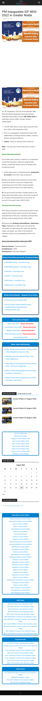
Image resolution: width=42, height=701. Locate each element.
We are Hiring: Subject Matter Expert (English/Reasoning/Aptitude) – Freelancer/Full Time (18, 307)
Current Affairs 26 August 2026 (24, 408)
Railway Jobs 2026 (20, 330)
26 (16, 488)
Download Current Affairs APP (16, 300)
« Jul (3, 494)
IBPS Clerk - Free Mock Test (15, 280)
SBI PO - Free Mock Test (13, 276)
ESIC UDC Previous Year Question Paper (20, 660)
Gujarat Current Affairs (20, 537)
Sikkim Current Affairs (20, 577)
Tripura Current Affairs (20, 585)
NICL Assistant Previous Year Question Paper (20, 655)
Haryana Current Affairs (21, 539)
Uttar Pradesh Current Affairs (20, 587)
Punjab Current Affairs (20, 572)
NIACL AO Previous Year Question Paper (20, 663)
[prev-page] (3, 427)
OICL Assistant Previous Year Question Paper (20, 658)
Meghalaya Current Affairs (20, 562)
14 (26, 480)
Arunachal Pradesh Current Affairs (20, 521)
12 (16, 480)
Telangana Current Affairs (20, 582)
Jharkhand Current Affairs (20, 547)
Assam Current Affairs (20, 524)
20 (21, 484)
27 (21, 488)
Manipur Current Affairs (21, 559)
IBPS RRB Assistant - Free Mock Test (18, 267)
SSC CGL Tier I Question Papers (20, 682)
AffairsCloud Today (20, 436)
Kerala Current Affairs (20, 552)
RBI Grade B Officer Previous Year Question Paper (20, 624)
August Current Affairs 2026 (20, 438)
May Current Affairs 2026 (20, 446)
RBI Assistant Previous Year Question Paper (20, 631)
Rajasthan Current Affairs (20, 575)
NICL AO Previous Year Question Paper (20, 653)
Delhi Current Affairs (20, 531)
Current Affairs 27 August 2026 (24, 399)
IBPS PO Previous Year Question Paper (21, 612)
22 (31, 484)
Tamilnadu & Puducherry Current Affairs (20, 580)
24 (5, 488)
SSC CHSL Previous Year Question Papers (20, 680)
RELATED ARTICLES (9, 394)
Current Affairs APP (20, 433)
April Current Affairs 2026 (20, 449)
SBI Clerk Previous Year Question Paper (20, 606)
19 (16, 484)
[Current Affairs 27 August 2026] (7, 401)
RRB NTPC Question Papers (20, 677)
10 (5, 480)
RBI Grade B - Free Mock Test (15, 285)
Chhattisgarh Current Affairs (20, 529)
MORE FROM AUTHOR (24, 394)
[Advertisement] (21, 65)
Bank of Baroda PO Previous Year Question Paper (20, 633)
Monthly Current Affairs (21, 454)
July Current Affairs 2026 (20, 441)
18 (10, 484)
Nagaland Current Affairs (20, 567)
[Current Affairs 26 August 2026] (7, 410)
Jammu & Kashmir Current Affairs (20, 544)
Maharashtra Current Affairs (20, 554)
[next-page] (6, 427)
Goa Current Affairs (20, 534)
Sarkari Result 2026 (21, 337)
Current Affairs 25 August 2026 (24, 418)
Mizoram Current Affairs (20, 565)
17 (5, 484)
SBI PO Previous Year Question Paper (20, 604)
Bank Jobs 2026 (20, 324)
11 (10, 480)
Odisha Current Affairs (20, 570)
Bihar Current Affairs (21, 526)
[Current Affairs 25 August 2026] (7, 420)
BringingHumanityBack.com (14, 506)
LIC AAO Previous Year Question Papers (20, 643)
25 (10, 488)
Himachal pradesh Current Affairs (20, 542)
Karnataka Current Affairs (20, 549)
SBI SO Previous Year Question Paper (20, 609)
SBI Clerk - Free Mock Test (14, 271)
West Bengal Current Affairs (20, 593)
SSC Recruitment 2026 (20, 334)
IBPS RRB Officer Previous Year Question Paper (20, 617)
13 (21, 480)
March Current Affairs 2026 (20, 451)
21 (26, 484)
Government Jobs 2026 (20, 327)
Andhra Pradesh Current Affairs (20, 519)
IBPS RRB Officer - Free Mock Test (17, 262)
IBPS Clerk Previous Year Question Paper (20, 614)
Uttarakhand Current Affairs (20, 590)
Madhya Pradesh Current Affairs (20, 557)
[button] (3, 2)
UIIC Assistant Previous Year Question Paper (20, 650)
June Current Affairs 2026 (20, 444)
